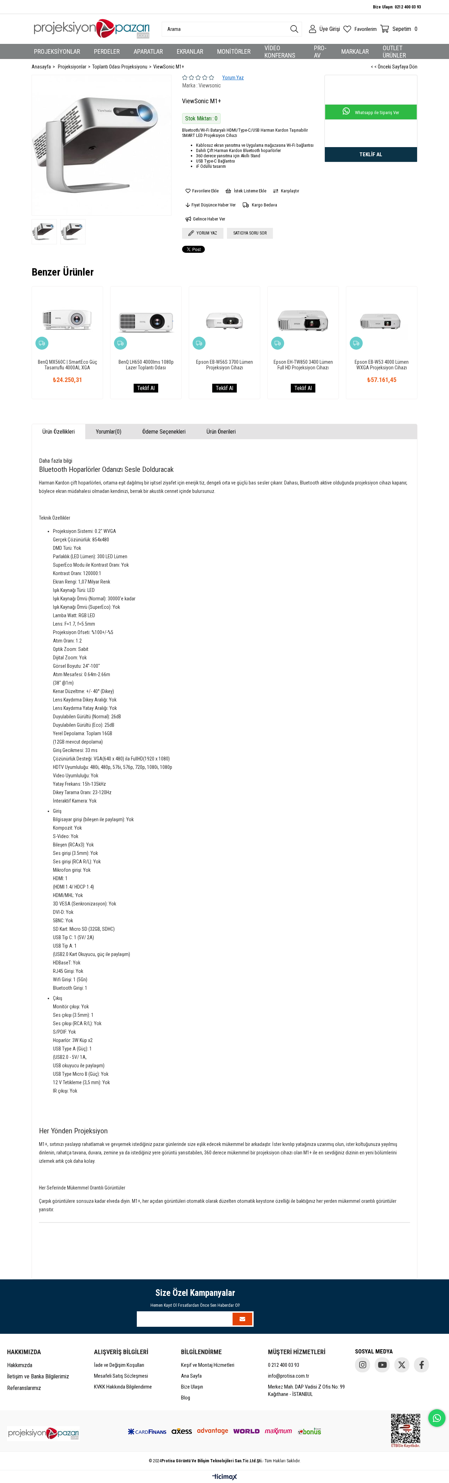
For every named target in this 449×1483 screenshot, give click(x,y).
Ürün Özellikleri (58, 431)
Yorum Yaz (233, 77)
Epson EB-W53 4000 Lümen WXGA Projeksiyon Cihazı (382, 364)
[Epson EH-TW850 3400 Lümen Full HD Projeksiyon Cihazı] (303, 322)
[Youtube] (382, 1364)
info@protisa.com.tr (288, 1376)
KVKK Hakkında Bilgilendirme (123, 1387)
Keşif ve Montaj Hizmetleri (207, 1365)
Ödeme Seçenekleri (164, 431)
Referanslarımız (24, 1388)
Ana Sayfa (191, 1376)
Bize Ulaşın (192, 1387)
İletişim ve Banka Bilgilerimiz (38, 1376)
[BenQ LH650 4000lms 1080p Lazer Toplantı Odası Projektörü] (146, 322)
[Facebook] (421, 1364)
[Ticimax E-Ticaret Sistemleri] (224, 1477)
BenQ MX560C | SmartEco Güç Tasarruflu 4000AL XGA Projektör (67, 364)
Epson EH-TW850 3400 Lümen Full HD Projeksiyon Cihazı (303, 364)
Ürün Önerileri (221, 431)
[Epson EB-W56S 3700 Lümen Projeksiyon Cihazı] (224, 322)
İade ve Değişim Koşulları (119, 1365)
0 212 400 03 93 (283, 1365)
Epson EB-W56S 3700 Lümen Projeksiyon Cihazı (224, 364)
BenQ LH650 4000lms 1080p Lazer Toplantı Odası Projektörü (146, 364)
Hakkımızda (19, 1365)
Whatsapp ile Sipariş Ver (376, 112)
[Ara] (294, 29)
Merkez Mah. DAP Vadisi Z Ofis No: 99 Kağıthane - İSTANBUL (306, 1390)
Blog (185, 1398)
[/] (43, 1433)
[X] (401, 1364)
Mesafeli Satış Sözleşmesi (121, 1376)
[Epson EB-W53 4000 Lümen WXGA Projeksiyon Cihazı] (381, 322)
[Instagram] (362, 1364)
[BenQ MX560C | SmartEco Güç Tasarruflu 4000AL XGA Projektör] (67, 322)
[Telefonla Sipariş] (371, 154)
